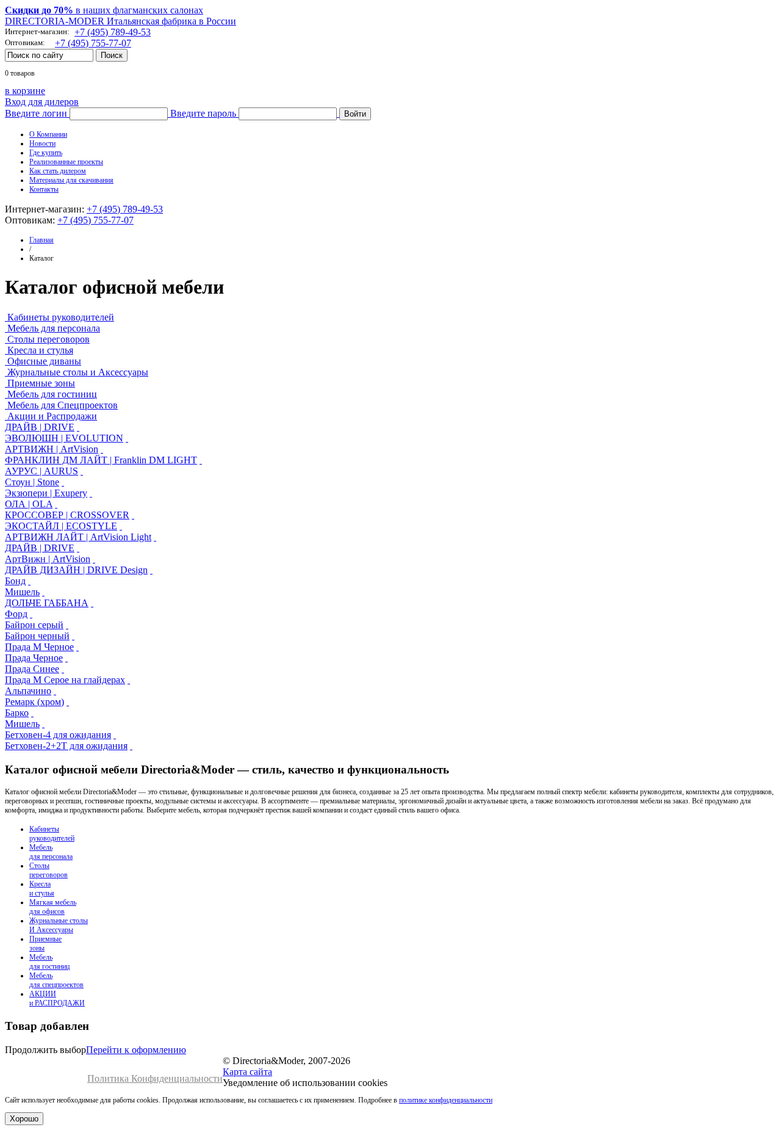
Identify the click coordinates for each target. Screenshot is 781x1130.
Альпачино (28, 691)
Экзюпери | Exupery (46, 493)
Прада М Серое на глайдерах (65, 680)
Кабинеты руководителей (60, 317)
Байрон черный (37, 636)
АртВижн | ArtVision (47, 559)
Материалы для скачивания (71, 180)
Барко (17, 713)
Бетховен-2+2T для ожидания (66, 746)
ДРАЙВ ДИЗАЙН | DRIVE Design (76, 570)
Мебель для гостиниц (52, 394)
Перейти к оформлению (136, 1050)
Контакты (44, 189)
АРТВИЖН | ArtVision (51, 449)
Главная (41, 240)
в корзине (25, 90)
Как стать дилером (57, 171)
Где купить (45, 152)
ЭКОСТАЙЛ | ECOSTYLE (61, 526)
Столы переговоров (48, 339)
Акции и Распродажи (52, 416)
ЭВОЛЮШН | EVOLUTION (64, 438)
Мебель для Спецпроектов (62, 405)
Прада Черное (34, 658)
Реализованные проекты (66, 162)
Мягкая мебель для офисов (52, 907)
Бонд (15, 581)
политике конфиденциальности (445, 1100)
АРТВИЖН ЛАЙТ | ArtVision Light (78, 537)
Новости (42, 143)
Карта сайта (247, 1072)
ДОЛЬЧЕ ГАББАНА (46, 603)
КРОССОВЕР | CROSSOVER (67, 515)
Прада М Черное (39, 647)
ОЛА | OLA (28, 504)
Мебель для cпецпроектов (56, 980)
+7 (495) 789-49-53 (112, 32)
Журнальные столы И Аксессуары (58, 925)
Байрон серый (34, 625)
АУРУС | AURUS (41, 471)
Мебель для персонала (53, 328)
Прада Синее (32, 669)
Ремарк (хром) (34, 702)
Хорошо (24, 1118)
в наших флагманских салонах (104, 10)
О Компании (48, 134)
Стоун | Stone (32, 482)
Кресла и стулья (40, 350)
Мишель (22, 592)
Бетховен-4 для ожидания (58, 735)
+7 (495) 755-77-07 (93, 43)
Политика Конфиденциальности (155, 1078)
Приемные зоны (41, 383)
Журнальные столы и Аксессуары (77, 372)
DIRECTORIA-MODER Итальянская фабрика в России (120, 21)
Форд (16, 614)
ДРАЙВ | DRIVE (39, 427)
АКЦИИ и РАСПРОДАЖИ (57, 998)
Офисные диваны (44, 361)
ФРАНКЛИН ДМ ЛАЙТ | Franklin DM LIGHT (101, 460)
